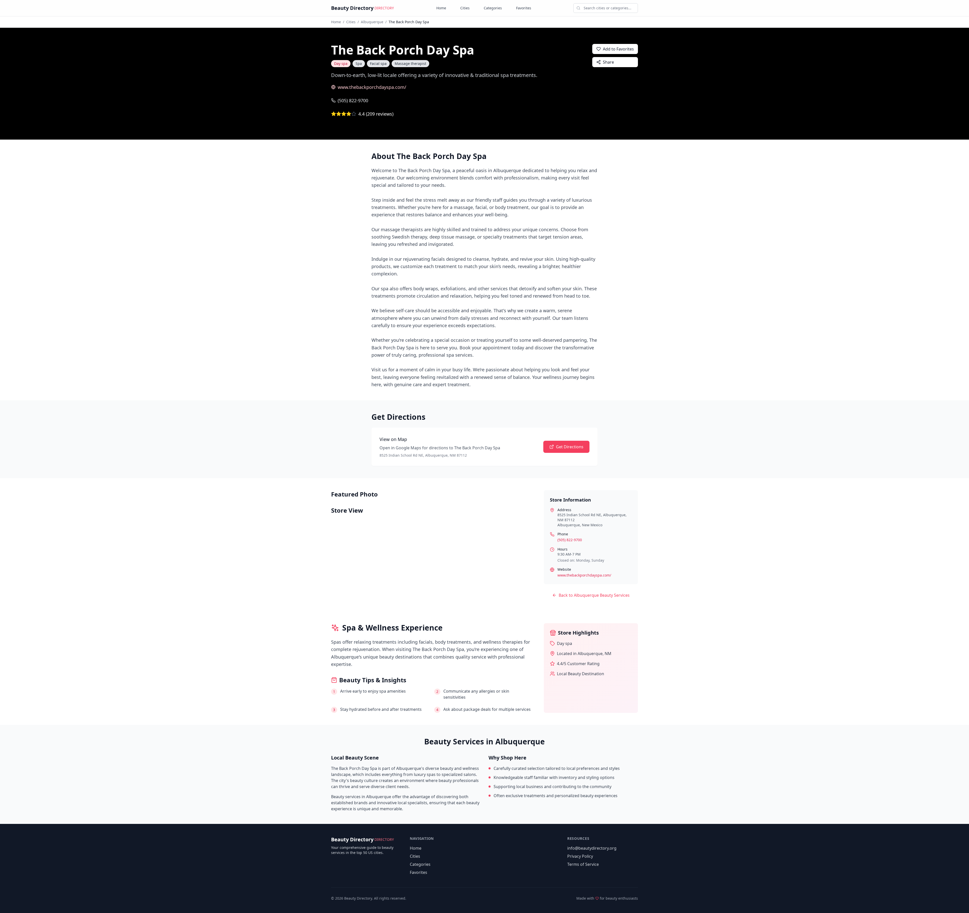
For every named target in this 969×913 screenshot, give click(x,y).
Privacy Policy (580, 856)
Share (608, 62)
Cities (465, 8)
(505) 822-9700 (353, 100)
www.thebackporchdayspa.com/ (372, 87)
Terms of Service (583, 864)
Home (441, 8)
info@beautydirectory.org (591, 848)
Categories (493, 8)
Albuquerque (372, 21)
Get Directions (569, 447)
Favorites (523, 8)
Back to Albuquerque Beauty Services (594, 595)
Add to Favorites (618, 49)
